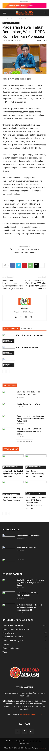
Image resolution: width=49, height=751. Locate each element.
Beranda (6, 19)
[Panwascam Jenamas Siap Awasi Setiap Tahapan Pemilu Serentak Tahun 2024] (9, 419)
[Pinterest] (24, 265)
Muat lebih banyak (23, 441)
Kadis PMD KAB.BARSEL (28, 347)
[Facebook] (12, 265)
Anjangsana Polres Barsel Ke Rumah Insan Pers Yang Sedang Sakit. (30, 431)
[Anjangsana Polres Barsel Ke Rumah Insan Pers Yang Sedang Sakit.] (9, 432)
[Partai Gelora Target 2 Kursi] (9, 407)
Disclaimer (10, 741)
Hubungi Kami (24, 743)
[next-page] (8, 371)
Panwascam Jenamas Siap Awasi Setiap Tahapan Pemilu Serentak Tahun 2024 (30, 418)
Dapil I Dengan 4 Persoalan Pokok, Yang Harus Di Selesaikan (35, 473)
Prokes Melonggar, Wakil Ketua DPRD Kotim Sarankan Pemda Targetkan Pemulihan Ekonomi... (36, 502)
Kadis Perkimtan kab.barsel (29, 335)
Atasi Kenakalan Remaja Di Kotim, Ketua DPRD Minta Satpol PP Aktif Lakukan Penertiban (35, 284)
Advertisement (35, 741)
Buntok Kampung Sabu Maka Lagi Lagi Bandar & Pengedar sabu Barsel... (30, 582)
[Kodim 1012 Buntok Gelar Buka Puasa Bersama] (13, 488)
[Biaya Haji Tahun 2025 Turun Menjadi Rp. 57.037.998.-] (9, 395)
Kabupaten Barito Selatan (20, 19)
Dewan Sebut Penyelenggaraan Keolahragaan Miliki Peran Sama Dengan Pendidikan (13, 284)
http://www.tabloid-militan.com (24, 312)
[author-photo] (24, 305)
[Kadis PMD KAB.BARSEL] (9, 350)
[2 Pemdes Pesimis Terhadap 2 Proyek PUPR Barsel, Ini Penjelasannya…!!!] (9, 608)
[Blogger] (17, 317)
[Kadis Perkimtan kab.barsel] (9, 338)
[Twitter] (18, 265)
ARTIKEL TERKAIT (11, 329)
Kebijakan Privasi (22, 741)
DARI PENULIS (26, 329)
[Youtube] (32, 317)
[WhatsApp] (30, 265)
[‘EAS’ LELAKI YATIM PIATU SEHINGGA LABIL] (9, 595)
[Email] (36, 265)
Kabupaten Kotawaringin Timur (10, 467)
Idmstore (42, 748)
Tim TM (10, 41)
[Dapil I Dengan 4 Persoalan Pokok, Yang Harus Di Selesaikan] (36, 461)
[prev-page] (4, 371)
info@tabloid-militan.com (31, 714)
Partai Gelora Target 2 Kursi (28, 404)
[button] (4, 12)
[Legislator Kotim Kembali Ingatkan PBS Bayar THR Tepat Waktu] (13, 461)
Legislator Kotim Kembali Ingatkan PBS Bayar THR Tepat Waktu (13, 473)
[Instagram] (27, 317)
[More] (42, 265)
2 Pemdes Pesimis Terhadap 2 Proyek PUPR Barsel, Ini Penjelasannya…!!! (29, 607)
